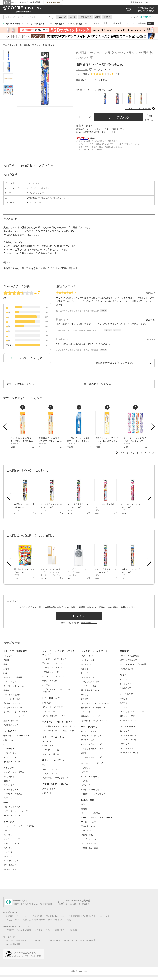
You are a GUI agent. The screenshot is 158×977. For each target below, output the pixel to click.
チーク (6, 802)
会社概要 (10, 930)
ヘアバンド (85, 781)
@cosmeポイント (70, 940)
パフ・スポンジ (87, 656)
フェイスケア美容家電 (129, 656)
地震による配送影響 (112, 23)
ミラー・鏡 (85, 712)
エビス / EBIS (33, 183)
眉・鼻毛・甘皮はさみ (90, 690)
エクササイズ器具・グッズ (92, 749)
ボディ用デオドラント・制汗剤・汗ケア (59, 726)
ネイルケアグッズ (10, 861)
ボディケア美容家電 (128, 660)
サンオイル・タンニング (52, 707)
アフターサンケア (49, 711)
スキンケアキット (127, 731)
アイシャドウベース (11, 789)
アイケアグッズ (87, 740)
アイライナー (9, 798)
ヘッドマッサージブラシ (91, 789)
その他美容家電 (126, 669)
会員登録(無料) (137, 2)
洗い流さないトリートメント (54, 663)
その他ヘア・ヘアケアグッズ (93, 794)
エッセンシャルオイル (90, 822)
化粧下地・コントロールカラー (16, 736)
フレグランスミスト (50, 769)
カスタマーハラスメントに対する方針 (50, 930)
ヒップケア (8, 852)
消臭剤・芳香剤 (87, 835)
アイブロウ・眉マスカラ (13, 794)
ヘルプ (134, 17)
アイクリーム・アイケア (13, 708)
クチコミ (44, 165)
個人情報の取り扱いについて (58, 916)
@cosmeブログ (40, 940)
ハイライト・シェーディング (15, 811)
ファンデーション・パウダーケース (96, 703)
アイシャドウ (9, 785)
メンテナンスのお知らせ (135, 23)
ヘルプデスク (104, 916)
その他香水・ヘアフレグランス (55, 778)
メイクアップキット (128, 740)
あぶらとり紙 (86, 664)
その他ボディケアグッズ (91, 757)
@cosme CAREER (13, 944)
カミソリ (85, 695)
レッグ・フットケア (11, 839)
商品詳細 (9, 165)
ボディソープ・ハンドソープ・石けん (19, 826)
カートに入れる (118, 117)
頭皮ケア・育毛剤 (49, 681)
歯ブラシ (45, 188)
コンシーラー (9, 749)
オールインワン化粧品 (12, 677)
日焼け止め (47, 703)
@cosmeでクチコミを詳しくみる (114, 362)
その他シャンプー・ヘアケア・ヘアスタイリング (59, 690)
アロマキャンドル (88, 826)
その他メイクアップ (11, 815)
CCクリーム (8, 744)
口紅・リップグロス (11, 807)
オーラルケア (33, 188)
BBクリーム (8, 740)
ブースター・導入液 (11, 695)
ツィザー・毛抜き (88, 686)
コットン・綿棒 (87, 660)
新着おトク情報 (53, 2)
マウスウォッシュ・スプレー (132, 712)
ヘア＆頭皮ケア (85, 17)
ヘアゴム (85, 772)
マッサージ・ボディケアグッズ (94, 736)
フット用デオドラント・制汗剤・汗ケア (59, 731)
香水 (44, 765)
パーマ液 (46, 685)
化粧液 (6, 690)
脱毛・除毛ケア (9, 865)
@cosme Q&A (55, 940)
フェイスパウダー (10, 757)
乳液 (5, 673)
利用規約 (10, 916)
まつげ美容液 (9, 777)
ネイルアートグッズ (50, 750)
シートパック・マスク (12, 699)
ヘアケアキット (126, 748)
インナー (123, 679)
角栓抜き (85, 699)
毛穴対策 (107, 17)
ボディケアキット (127, 744)
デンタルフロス (126, 707)
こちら (103, 129)
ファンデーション (10, 753)
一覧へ (150, 23)
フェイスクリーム (10, 682)
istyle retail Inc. (80, 971)
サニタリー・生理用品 (90, 813)
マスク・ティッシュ (89, 843)
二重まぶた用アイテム (90, 682)
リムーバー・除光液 (50, 754)
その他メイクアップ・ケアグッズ (95, 721)
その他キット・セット (129, 753)
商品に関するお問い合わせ (34, 920)
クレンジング (9, 656)
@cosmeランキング (23, 940)
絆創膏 (84, 753)
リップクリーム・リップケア (15, 712)
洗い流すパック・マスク (13, 703)
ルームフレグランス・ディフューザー (97, 817)
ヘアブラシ (85, 768)
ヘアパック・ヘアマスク (52, 668)
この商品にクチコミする (28, 358)
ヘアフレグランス (49, 774)
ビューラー (85, 673)
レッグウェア (125, 684)
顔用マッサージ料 (10, 721)
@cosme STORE (86, 940)
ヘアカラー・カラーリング (53, 676)
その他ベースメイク (11, 762)
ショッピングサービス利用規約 (30, 916)
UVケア (73, 17)
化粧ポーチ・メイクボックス (93, 708)
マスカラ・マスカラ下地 (13, 772)
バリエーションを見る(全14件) (138, 108)
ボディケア (8, 830)
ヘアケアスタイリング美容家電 (133, 664)
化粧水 (6, 664)
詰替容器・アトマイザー (91, 716)
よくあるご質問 (12, 920)
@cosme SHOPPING (84, 132)
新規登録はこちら (89, 622)
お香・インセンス (88, 830)
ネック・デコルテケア (12, 843)
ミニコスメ (61, 17)
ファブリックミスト (89, 839)
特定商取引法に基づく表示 (84, 916)
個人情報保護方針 (24, 930)
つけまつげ (8, 781)
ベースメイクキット (128, 735)
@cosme (9, 940)
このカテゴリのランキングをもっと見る (136, 453)
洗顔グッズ (85, 669)
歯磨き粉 (123, 699)
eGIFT (97, 17)
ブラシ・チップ (87, 677)
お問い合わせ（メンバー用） (60, 920)
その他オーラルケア (128, 720)
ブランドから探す (56, 23)
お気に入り (33, 447)
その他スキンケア (10, 725)
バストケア (8, 848)
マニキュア (47, 741)
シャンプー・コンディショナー (55, 659)
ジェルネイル (47, 746)
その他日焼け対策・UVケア (53, 716)
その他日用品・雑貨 (89, 848)
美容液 (6, 669)
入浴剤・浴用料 (48, 789)
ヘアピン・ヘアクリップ (91, 777)
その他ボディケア (10, 869)
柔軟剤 (84, 809)
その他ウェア (125, 688)
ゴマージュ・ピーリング (13, 716)
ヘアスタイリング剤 (50, 672)
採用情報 (73, 930)
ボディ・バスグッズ (89, 731)
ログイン (150, 2)
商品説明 (26, 165)
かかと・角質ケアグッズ (91, 744)
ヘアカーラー (86, 785)
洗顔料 (6, 660)
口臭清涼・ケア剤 (127, 716)
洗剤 (83, 804)
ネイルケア (8, 856)
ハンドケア (8, 835)
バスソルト (47, 793)
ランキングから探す (35, 23)
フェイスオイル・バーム (13, 686)
